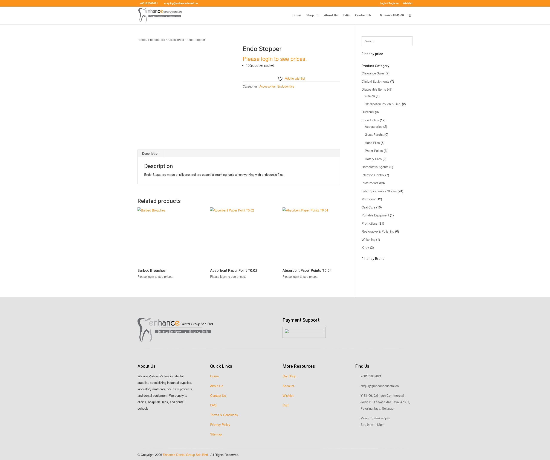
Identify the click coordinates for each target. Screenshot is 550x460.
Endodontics (156, 39)
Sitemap (216, 434)
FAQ (346, 15)
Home (296, 15)
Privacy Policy (220, 424)
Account (288, 385)
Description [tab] (150, 153)
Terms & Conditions (224, 414)
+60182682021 (371, 376)
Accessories (176, 39)
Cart (286, 405)
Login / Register (389, 3)
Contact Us (363, 15)
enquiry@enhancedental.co (380, 385)
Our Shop (289, 376)
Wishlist (407, 3)
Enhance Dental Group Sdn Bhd (186, 454)
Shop (310, 15)
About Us (331, 15)
